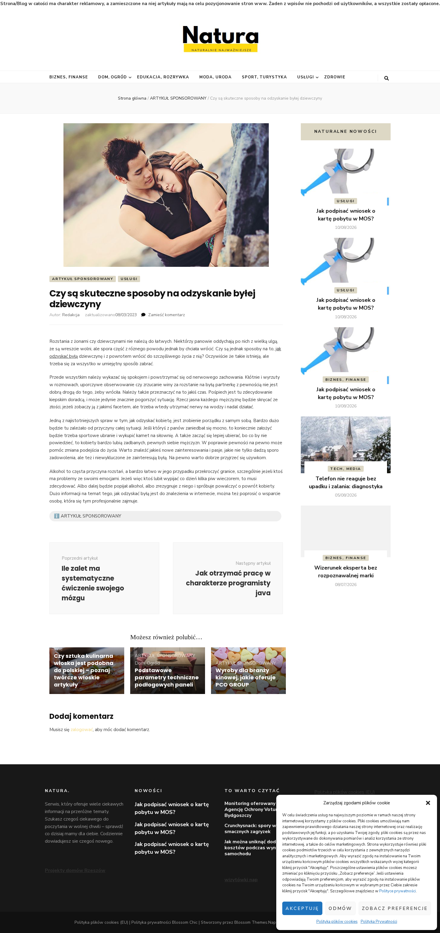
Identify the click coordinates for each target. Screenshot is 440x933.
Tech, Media (345, 468)
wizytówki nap (241, 879)
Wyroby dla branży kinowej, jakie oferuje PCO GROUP (246, 677)
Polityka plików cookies (337, 921)
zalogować (82, 730)
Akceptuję (302, 908)
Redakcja (71, 315)
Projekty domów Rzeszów (75, 870)
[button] (428, 803)
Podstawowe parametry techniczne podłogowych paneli (167, 677)
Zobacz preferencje (395, 908)
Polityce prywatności (397, 891)
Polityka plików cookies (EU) (344, 792)
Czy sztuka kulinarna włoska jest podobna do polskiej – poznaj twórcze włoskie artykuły (83, 670)
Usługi (305, 77)
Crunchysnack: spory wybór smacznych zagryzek (255, 828)
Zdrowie (334, 77)
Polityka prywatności (151, 922)
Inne (58, 649)
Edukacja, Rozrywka (163, 77)
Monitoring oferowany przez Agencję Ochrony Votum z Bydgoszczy (256, 809)
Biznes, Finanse (68, 77)
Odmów (340, 908)
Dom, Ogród (112, 77)
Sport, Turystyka (264, 77)
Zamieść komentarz (166, 315)
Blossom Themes (250, 922)
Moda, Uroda (215, 77)
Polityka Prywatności (379, 921)
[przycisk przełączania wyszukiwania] (386, 78)
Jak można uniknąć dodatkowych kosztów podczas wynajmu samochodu (261, 847)
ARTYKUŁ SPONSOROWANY (82, 278)
